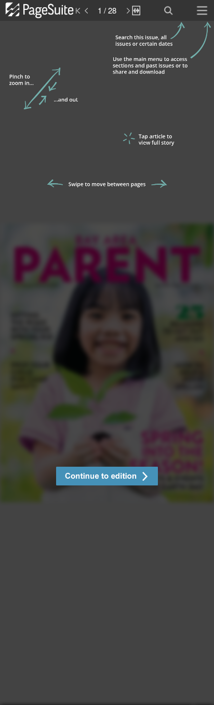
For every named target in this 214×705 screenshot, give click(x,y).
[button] (107, 477)
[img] (107, 363)
